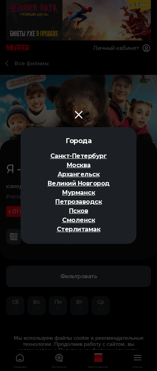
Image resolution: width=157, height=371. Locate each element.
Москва (79, 165)
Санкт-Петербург (78, 156)
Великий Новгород (79, 183)
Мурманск (78, 192)
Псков (78, 211)
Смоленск (78, 220)
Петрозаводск (78, 201)
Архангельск (79, 174)
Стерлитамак (79, 229)
